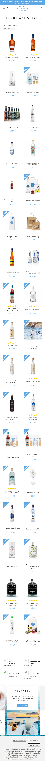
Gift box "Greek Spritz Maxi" (33, 455)
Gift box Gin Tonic (33, 92)
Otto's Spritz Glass (33, 492)
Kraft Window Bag (33, 237)
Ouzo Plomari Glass (12, 566)
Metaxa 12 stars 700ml (12, 57)
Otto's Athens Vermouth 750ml (12, 309)
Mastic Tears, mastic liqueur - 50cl (33, 604)
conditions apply (24, 3)
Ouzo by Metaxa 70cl (33, 529)
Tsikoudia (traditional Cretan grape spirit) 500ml (33, 566)
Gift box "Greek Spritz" (12, 457)
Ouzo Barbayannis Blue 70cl (12, 529)
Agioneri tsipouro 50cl (33, 381)
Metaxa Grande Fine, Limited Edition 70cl (33, 272)
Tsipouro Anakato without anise (33, 164)
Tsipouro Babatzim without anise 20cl (12, 381)
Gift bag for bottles (12, 237)
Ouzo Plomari (12, 345)
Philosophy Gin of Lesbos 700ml (12, 641)
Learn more (22, 705)
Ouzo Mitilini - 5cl (12, 128)
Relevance (8, 29)
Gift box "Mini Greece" (33, 641)
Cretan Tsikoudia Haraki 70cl (33, 418)
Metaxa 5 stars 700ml (12, 273)
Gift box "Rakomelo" (33, 201)
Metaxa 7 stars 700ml (33, 57)
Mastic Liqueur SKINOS (33, 309)
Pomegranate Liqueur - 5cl (12, 200)
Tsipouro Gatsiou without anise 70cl (12, 418)
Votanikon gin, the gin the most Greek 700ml (12, 492)
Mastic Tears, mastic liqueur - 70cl (12, 604)
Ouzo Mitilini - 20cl (12, 164)
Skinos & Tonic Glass (12, 92)
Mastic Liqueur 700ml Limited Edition (33, 347)
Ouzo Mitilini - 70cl (33, 128)
